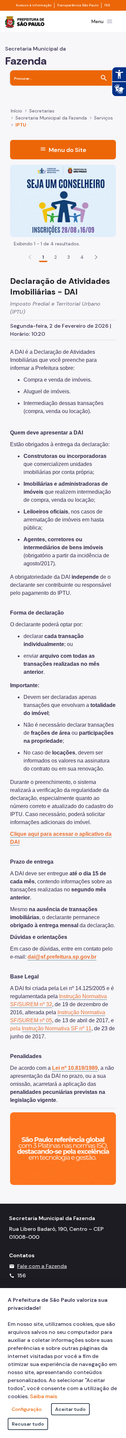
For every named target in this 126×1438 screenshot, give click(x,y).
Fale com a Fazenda (42, 1266)
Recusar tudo (28, 1424)
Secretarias (41, 111)
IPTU (20, 125)
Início (16, 111)
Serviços (103, 118)
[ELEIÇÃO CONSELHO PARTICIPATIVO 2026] (63, 200)
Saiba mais (43, 1396)
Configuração (27, 1409)
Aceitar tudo (70, 1409)
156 (107, 5)
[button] (96, 257)
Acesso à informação (33, 5)
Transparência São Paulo (77, 5)
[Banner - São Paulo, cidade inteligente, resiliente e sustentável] (63, 1147)
